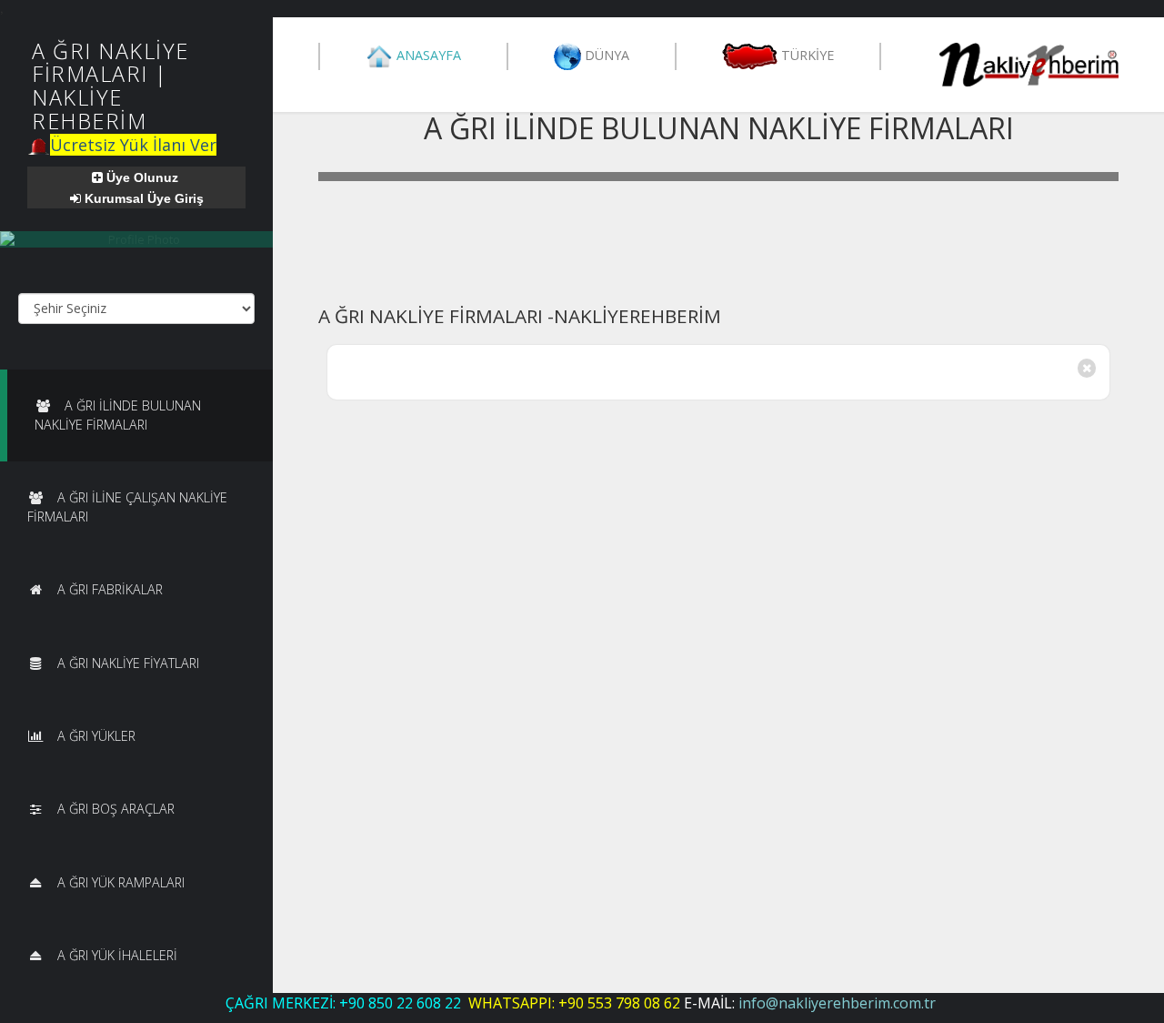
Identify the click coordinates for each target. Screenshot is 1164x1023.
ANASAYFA (427, 54)
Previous (333, 185)
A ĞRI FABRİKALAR (110, 589)
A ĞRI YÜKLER (96, 735)
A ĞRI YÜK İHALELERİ (117, 955)
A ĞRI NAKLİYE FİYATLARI (128, 663)
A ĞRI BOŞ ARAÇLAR (116, 808)
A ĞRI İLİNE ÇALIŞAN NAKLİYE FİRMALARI (127, 506)
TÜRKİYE (806, 54)
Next (1103, 185)
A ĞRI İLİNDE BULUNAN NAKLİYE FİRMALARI (118, 414)
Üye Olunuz (140, 177)
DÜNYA (605, 54)
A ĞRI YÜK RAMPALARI (121, 882)
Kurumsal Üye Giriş (142, 198)
